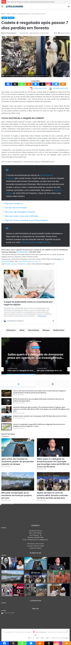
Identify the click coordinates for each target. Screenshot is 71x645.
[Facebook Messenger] (35, 84)
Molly (22, 330)
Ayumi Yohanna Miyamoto (10, 33)
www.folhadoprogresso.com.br (28, 261)
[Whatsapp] (22, 84)
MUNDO (11, 18)
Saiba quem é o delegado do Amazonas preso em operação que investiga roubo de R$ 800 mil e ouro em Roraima (53, 463)
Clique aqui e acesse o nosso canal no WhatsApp (21, 216)
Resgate (47, 330)
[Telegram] (56, 84)
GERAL (9, 13)
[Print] (28, 84)
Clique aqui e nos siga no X (14, 203)
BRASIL (36, 347)
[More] (63, 84)
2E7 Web (65, 638)
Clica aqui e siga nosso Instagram (16, 208)
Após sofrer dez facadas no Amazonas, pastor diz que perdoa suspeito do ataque (17, 461)
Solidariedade (59, 330)
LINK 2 (43, 638)
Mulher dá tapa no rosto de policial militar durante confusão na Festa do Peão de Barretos (52, 495)
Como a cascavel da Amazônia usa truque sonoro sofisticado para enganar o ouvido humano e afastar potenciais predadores (39, 392)
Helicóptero (11, 330)
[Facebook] (8, 84)
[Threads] (42, 84)
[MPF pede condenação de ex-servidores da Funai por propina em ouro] (17, 481)
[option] (35, 355)
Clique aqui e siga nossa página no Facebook (20, 212)
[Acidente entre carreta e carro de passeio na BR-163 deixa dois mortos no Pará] (6, 418)
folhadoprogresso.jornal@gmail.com (35, 242)
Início (4, 13)
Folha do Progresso (40, 632)
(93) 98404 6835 (22, 252)
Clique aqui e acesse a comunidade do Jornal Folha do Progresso (26, 220)
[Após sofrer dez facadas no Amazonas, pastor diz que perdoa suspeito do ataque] (17, 447)
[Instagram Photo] (7, 511)
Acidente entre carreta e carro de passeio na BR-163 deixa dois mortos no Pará (40, 416)
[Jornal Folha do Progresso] (14, 6)
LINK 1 (38, 638)
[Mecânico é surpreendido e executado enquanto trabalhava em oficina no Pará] (58, 576)
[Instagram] (49, 84)
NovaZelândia (34, 330)
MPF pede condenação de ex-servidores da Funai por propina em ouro (35, 356)
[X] (15, 84)
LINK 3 (48, 638)
